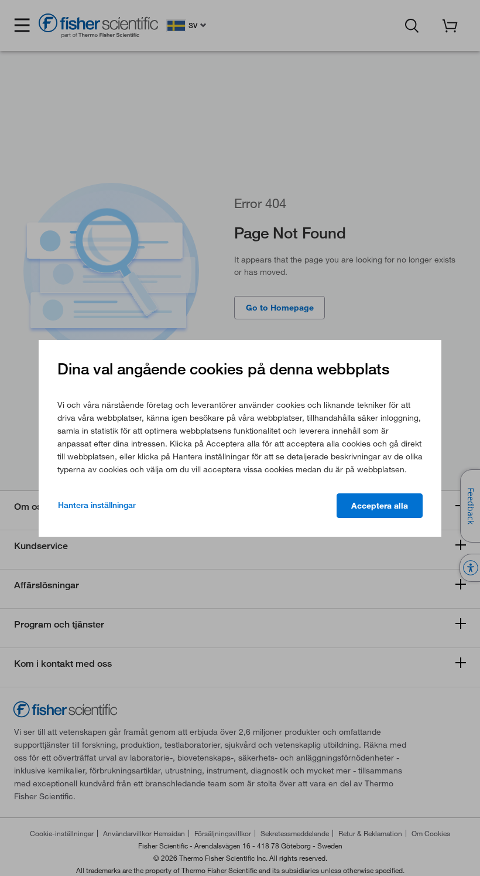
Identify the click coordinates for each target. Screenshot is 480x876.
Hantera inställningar (97, 505)
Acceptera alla (379, 505)
